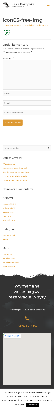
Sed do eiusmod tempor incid (16, 172)
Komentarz (8, 58)
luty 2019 (7, 216)
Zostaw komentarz (11, 25)
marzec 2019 (8, 212)
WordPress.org (9, 266)
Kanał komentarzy (11, 262)
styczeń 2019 (9, 220)
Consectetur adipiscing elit (15, 176)
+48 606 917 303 (27, 325)
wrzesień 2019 (9, 204)
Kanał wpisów (9, 258)
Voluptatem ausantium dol (15, 168)
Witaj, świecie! (9, 164)
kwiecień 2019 (9, 208)
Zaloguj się (7, 254)
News (5, 239)
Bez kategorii (9, 235)
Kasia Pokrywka (23, 4)
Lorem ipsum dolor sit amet (15, 180)
